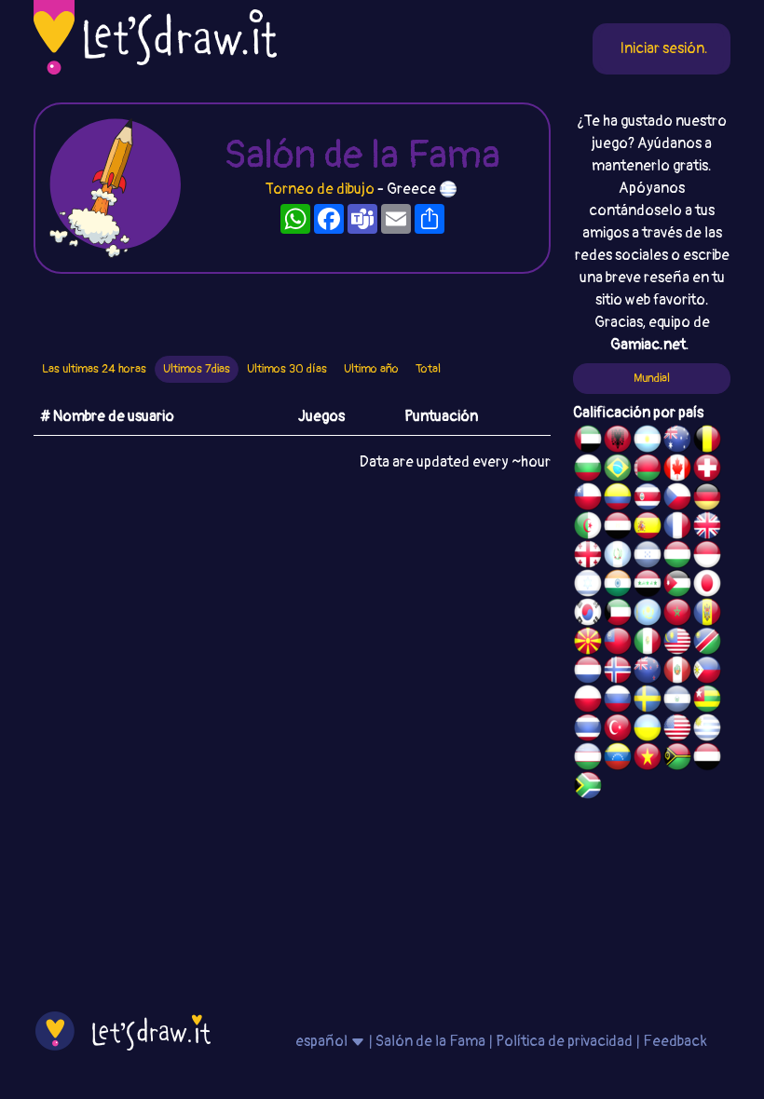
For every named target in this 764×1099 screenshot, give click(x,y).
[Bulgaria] (588, 470)
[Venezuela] (618, 759)
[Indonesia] (707, 557)
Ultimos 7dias (196, 368)
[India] (618, 586)
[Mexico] (647, 643)
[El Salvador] (677, 701)
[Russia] (618, 701)
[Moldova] (707, 614)
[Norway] (618, 672)
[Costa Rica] (647, 499)
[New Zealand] (647, 672)
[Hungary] (677, 557)
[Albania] (618, 441)
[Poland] (588, 701)
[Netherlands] (588, 672)
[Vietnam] (647, 759)
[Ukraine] (647, 730)
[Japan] (707, 586)
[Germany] (707, 499)
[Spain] (647, 528)
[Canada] (677, 470)
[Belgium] (707, 441)
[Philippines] (707, 672)
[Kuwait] (618, 614)
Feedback (675, 1041)
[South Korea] (588, 614)
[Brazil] (618, 470)
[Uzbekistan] (588, 759)
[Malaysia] (677, 643)
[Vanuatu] (677, 759)
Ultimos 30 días (287, 368)
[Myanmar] (618, 643)
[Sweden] (647, 701)
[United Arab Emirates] (588, 441)
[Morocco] (677, 614)
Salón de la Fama (430, 1041)
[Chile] (588, 499)
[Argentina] (647, 441)
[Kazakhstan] (647, 614)
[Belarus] (647, 470)
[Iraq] (647, 586)
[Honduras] (647, 557)
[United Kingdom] (707, 528)
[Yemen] (707, 759)
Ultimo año (371, 368)
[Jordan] (677, 586)
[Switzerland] (707, 470)
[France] (677, 528)
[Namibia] (707, 643)
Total (428, 368)
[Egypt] (618, 528)
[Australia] (677, 441)
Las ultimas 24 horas (94, 368)
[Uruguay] (707, 730)
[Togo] (707, 701)
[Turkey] (618, 730)
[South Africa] (588, 788)
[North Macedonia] (588, 643)
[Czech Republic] (677, 499)
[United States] (677, 730)
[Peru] (677, 672)
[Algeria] (588, 528)
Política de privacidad (564, 1041)
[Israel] (588, 586)
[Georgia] (588, 557)
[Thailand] (588, 730)
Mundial (652, 378)
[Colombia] (618, 499)
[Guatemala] (618, 557)
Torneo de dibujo (321, 189)
